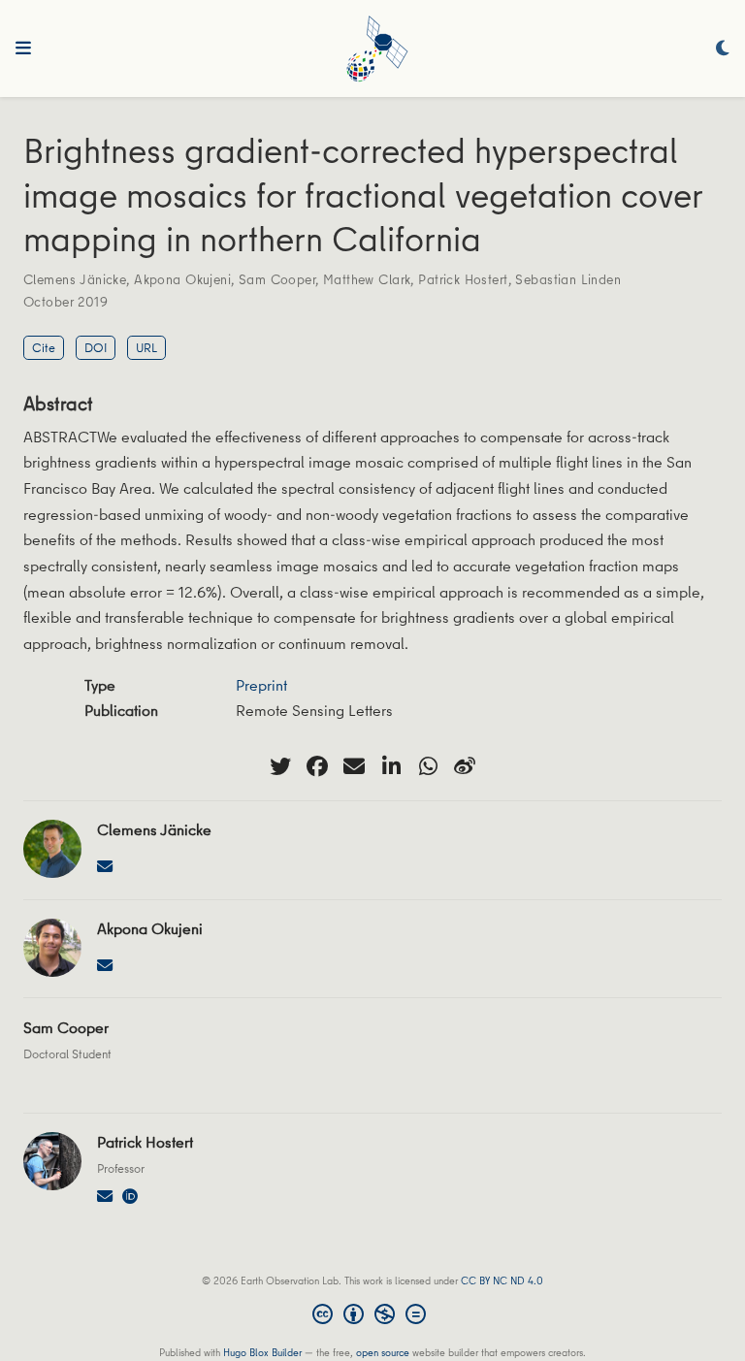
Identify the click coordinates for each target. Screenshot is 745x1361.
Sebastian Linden (568, 279)
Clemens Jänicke (74, 279)
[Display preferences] (722, 49)
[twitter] (280, 766)
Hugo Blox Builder (262, 1352)
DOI (95, 347)
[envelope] (354, 766)
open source (382, 1352)
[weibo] (464, 766)
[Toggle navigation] (23, 48)
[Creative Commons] (373, 1316)
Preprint (261, 685)
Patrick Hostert (462, 279)
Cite (43, 347)
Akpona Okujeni (182, 279)
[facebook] (317, 766)
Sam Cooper (277, 279)
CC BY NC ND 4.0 (502, 1280)
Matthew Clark (366, 279)
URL (146, 347)
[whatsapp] (427, 766)
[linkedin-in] (390, 766)
